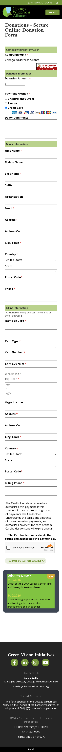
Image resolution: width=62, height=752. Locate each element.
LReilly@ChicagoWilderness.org (31, 686)
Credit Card (15, 108)
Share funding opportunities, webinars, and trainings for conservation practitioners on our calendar (29, 603)
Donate (39, 2)
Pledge (12, 103)
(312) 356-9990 (31, 731)
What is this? (13, 374)
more (50, 576)
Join (30, 2)
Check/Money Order (21, 99)
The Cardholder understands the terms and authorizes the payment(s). (30, 537)
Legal (31, 749)
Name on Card (14, 320)
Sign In (48, 2)
